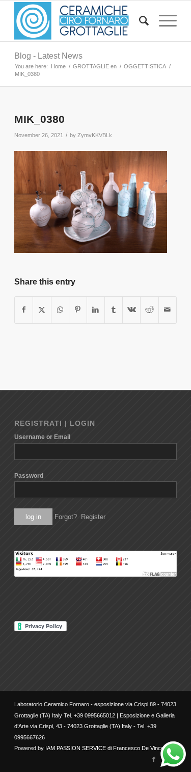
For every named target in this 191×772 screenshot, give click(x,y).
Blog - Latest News (48, 56)
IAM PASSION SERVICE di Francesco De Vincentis (109, 748)
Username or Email (42, 437)
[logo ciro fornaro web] (79, 21)
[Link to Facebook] (153, 759)
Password (28, 475)
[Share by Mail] (167, 310)
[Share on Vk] (131, 310)
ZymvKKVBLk (94, 135)
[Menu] (163, 21)
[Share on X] (41, 310)
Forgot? (65, 517)
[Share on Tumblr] (113, 310)
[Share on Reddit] (149, 310)
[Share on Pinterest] (78, 310)
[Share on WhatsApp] (60, 310)
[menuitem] (139, 21)
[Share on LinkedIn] (95, 310)
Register (93, 517)
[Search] (139, 21)
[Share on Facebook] (24, 310)
